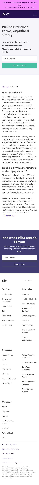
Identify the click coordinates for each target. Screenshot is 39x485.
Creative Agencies (29, 316)
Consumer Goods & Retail (28, 331)
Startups (25, 294)
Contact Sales (19, 65)
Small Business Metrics (27, 390)
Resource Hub (7, 355)
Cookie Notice (7, 458)
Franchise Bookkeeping (27, 338)
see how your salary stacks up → (19, 8)
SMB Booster (7, 325)
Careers (5, 416)
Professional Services (27, 309)
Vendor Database (9, 378)
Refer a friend (7, 433)
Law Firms (26, 320)
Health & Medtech (29, 299)
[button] (35, 14)
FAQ (3, 438)
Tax (3, 311)
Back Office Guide (29, 362)
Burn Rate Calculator (26, 368)
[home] (5, 14)
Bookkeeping (7, 294)
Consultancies (27, 325)
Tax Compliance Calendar (28, 383)
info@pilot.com (8, 216)
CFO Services (7, 306)
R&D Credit (6, 316)
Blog (4, 360)
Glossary (5, 87)
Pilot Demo (6, 369)
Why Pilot (5, 411)
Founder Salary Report (28, 375)
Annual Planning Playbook (28, 356)
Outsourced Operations (6, 300)
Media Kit (6, 428)
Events (4, 364)
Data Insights (7, 383)
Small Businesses (28, 304)
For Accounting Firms (8, 422)
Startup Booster (8, 320)
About (4, 407)
